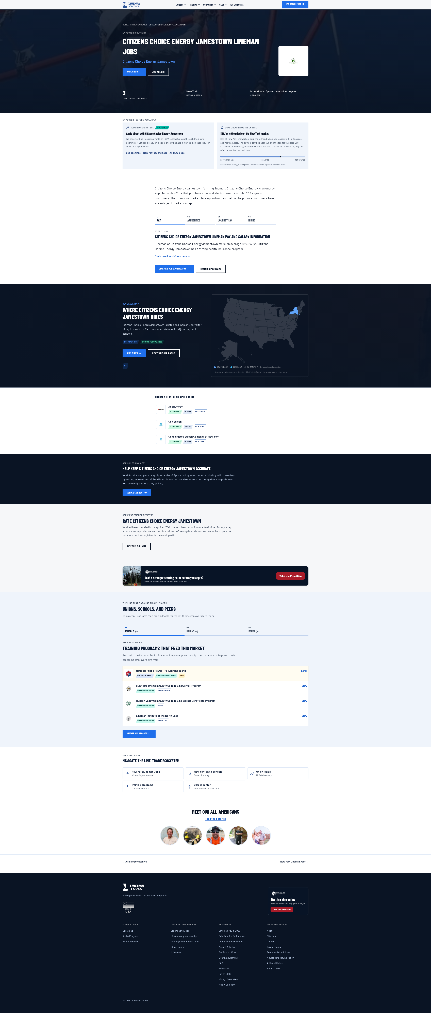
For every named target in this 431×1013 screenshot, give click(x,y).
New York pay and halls (155, 152)
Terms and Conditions (278, 952)
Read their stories (215, 818)
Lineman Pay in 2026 (229, 930)
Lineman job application (174, 268)
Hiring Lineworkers (228, 979)
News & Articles (227, 946)
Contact (271, 941)
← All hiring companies (135, 861)
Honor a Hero (273, 968)
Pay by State (225, 973)
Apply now (134, 71)
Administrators (130, 941)
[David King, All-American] (192, 835)
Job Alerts (176, 952)
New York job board (163, 353)
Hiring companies (138, 24)
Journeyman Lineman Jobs (185, 941)
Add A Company (227, 984)
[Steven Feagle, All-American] (261, 835)
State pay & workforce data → (172, 256)
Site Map (271, 936)
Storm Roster (178, 946)
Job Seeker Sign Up (295, 4)
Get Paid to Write (227, 952)
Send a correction (137, 492)
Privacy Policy (274, 946)
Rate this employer (136, 546)
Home (125, 24)
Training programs (210, 268)
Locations (128, 930)
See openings (133, 152)
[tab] (170, 218)
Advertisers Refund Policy (280, 957)
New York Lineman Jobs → (294, 861)
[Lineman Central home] (131, 5)
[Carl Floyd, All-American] (169, 835)
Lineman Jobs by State (230, 941)
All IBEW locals (177, 152)
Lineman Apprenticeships (184, 936)
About (270, 930)
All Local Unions (275, 963)
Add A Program (130, 936)
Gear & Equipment (228, 957)
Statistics (224, 968)
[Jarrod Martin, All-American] (215, 835)
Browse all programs (139, 733)
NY (125, 366)
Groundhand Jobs (180, 930)
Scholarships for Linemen (232, 936)
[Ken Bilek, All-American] (238, 835)
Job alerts (158, 71)
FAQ (221, 963)
